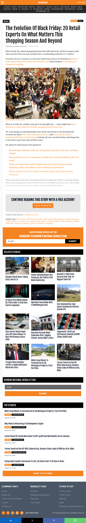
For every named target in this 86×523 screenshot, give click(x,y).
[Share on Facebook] (53, 520)
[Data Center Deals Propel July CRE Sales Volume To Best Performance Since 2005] (17, 328)
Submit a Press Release (12, 499)
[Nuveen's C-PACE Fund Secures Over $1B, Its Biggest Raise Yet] (69, 269)
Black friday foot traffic (34, 219)
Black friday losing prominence (54, 219)
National (25, 9)
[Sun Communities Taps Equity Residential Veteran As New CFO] (69, 298)
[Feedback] (21, 513)
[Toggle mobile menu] (3, 2)
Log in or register (43, 205)
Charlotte (40, 7)
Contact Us (6, 506)
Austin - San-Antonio (20, 7)
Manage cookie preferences (71, 506)
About (4, 491)
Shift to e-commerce (38, 223)
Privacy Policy (65, 491)
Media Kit (6, 495)
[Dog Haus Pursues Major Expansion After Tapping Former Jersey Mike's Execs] (43, 328)
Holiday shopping (66, 221)
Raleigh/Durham (57, 9)
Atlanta (7, 7)
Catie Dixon (16, 215)
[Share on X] (32, 520)
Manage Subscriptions (40, 495)
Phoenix (47, 9)
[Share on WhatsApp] (75, 520)
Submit (72, 241)
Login (61, 502)
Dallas (56, 7)
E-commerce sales (52, 221)
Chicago (49, 7)
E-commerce (21, 221)
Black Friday (21, 219)
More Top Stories (43, 473)
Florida (80, 9)
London (14, 9)
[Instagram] (17, 513)
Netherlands (41, 11)
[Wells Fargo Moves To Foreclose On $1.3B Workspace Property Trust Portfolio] (43, 358)
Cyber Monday (11, 221)
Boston (32, 7)
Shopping (49, 223)
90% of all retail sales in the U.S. (35, 134)
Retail (80, 21)
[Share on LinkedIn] (11, 520)
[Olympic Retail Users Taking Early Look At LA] (17, 269)
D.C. (48, 11)
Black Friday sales (72, 219)
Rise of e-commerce (22, 223)
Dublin (79, 7)
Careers (5, 502)
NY (31, 9)
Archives (34, 491)
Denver (73, 7)
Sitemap (62, 499)
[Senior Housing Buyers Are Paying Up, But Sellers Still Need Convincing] (43, 269)
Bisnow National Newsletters (20, 379)
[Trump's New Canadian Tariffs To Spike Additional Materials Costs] (17, 358)
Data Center (64, 7)
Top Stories (35, 502)
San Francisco (70, 9)
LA (19, 9)
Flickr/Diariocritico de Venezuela (15, 120)
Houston (6, 9)
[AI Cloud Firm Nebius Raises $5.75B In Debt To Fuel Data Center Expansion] (17, 298)
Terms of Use (64, 495)
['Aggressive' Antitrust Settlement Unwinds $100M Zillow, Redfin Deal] (69, 328)
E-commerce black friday (36, 221)
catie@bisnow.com (31, 215)
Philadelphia (38, 9)
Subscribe (81, 2)
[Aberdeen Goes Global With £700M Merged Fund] (43, 298)
